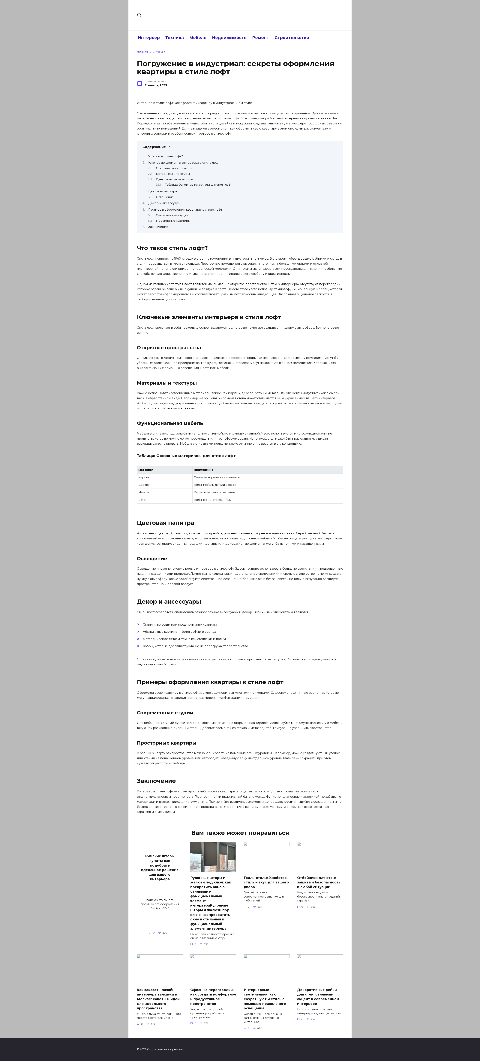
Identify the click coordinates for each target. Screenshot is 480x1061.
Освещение (165, 197)
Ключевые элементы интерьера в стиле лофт (184, 162)
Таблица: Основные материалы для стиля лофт (198, 184)
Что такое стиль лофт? (165, 156)
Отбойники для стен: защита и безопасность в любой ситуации (318, 882)
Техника (174, 37)
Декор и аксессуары (164, 203)
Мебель (197, 37)
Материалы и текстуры (173, 173)
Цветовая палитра (162, 191)
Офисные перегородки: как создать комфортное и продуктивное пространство (213, 997)
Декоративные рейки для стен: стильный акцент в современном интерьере (318, 997)
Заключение (158, 227)
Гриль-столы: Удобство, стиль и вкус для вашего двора (266, 882)
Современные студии (172, 215)
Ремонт (260, 37)
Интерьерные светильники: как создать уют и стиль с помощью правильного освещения (265, 999)
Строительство (292, 37)
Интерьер (149, 37)
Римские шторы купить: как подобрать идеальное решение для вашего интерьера (160, 867)
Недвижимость (229, 37)
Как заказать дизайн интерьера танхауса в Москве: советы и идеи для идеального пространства (158, 999)
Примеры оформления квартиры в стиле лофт (185, 209)
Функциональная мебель (174, 179)
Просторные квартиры (173, 220)
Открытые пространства (174, 168)
